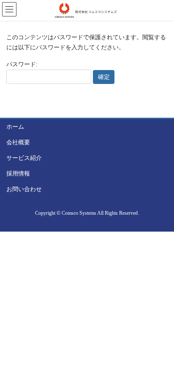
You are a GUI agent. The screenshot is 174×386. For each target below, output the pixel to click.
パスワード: (22, 64)
